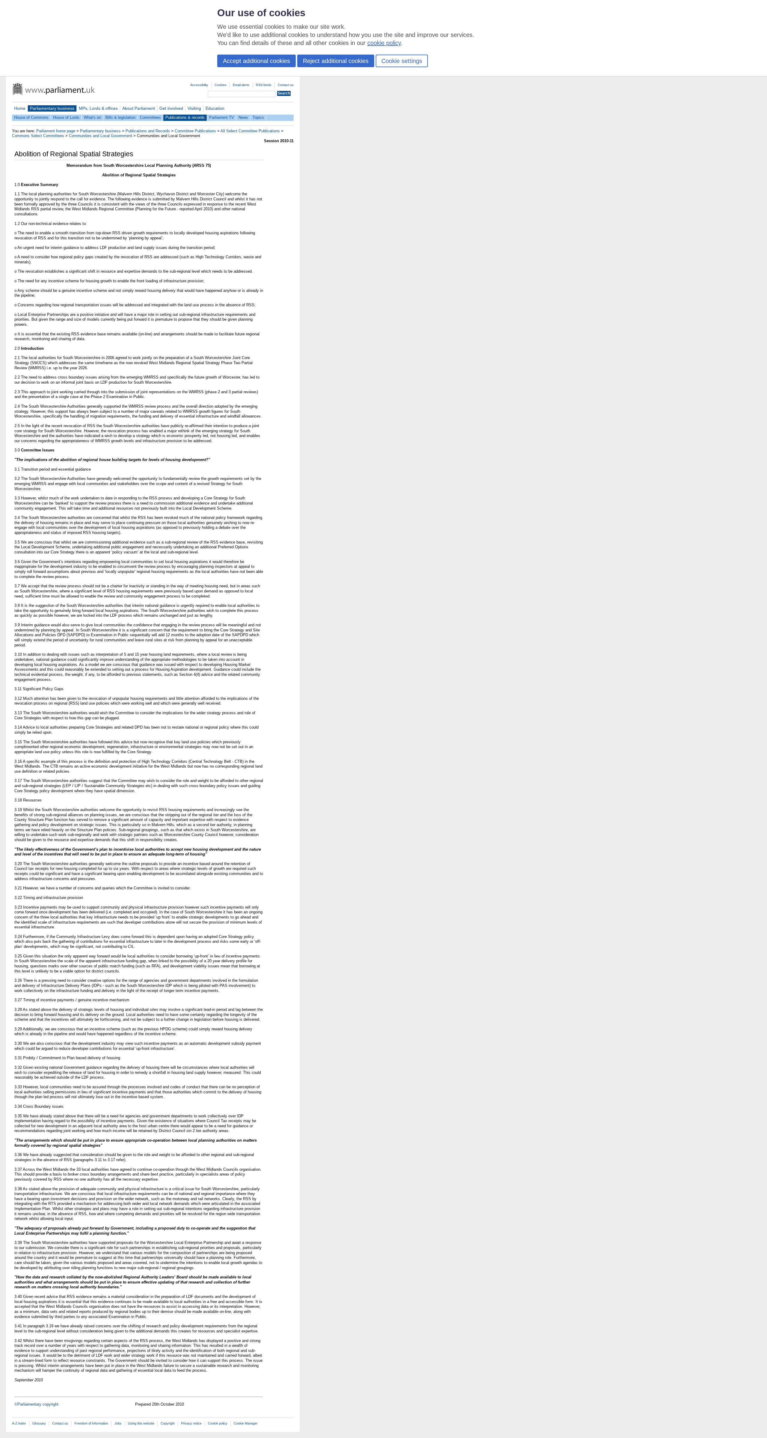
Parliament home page (55, 131)
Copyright (168, 1423)
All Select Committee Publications (250, 131)
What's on (92, 117)
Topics (258, 117)
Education (215, 108)
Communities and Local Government (100, 135)
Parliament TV (221, 117)
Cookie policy (217, 1423)
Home (19, 108)
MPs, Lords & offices (98, 108)
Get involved (171, 108)
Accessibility (199, 85)
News (243, 117)
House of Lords (66, 117)
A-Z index (19, 1423)
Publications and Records (148, 131)
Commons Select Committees (38, 135)
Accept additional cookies (256, 61)
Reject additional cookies (336, 61)
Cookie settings (401, 61)
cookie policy (384, 43)
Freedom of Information (91, 1423)
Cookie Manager (246, 1423)
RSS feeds (263, 85)
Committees (150, 117)
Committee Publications (195, 131)
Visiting (194, 108)
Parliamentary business (52, 108)
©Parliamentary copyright (36, 1404)
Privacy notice (191, 1423)
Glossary (39, 1423)
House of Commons (31, 117)
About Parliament (138, 108)
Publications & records (185, 117)
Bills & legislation (120, 117)
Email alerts (241, 85)
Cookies (221, 85)
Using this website (141, 1423)
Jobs (118, 1423)
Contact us (286, 85)
